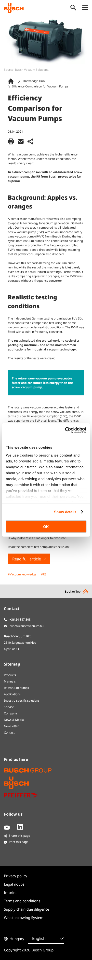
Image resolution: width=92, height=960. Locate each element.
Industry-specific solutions (21, 700)
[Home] (12, 81)
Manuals (10, 681)
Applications (12, 694)
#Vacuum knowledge (22, 574)
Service (9, 707)
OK (46, 527)
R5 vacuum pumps (16, 688)
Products (10, 675)
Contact (9, 732)
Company (10, 713)
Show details (65, 512)
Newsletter (11, 726)
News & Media (14, 720)
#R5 (43, 574)
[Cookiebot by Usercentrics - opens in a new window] (65, 430)
